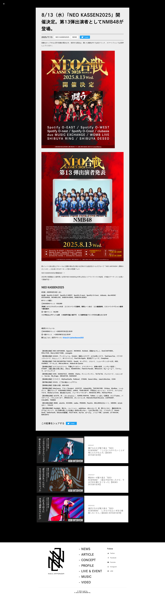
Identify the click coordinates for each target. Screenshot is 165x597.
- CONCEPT (87, 559)
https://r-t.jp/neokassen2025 (73, 337)
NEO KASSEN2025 (62, 37)
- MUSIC (85, 576)
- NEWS (84, 548)
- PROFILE (86, 565)
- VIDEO (85, 582)
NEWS (74, 37)
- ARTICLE (86, 554)
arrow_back (4, 4)
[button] (78, 99)
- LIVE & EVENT (90, 571)
